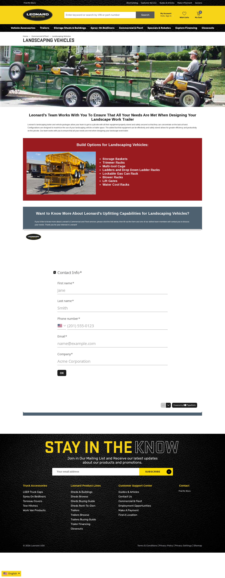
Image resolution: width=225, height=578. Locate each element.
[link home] (37, 15)
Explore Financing (186, 27)
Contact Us (125, 496)
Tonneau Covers (32, 501)
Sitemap (197, 545)
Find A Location (127, 515)
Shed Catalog (132, 3)
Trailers (44, 27)
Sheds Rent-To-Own (83, 505)
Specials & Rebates (159, 27)
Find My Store (30, 3)
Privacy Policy (166, 545)
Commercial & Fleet (131, 27)
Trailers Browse (80, 515)
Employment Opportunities (134, 505)
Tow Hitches (30, 505)
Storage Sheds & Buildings (70, 27)
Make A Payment (184, 3)
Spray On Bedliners (34, 496)
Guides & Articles (167, 3)
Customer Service (149, 3)
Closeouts (208, 27)
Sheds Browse (79, 496)
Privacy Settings (183, 545)
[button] (109, 14)
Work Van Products (34, 510)
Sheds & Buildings (81, 492)
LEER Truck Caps (33, 492)
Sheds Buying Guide (83, 501)
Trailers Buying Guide (83, 519)
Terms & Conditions (147, 545)
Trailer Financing (80, 524)
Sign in (169, 16)
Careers (198, 3)
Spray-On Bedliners (102, 27)
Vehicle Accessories (23, 27)
